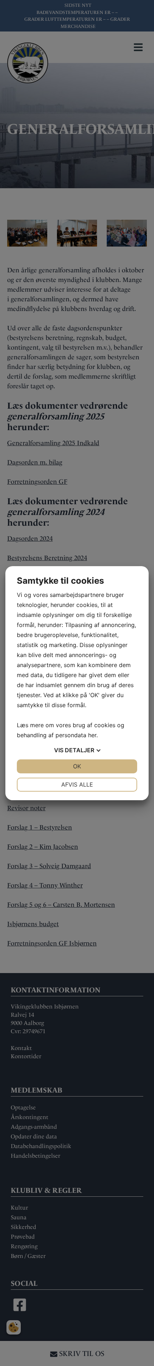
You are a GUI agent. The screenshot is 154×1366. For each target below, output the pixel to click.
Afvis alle (77, 784)
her (92, 735)
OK (77, 766)
